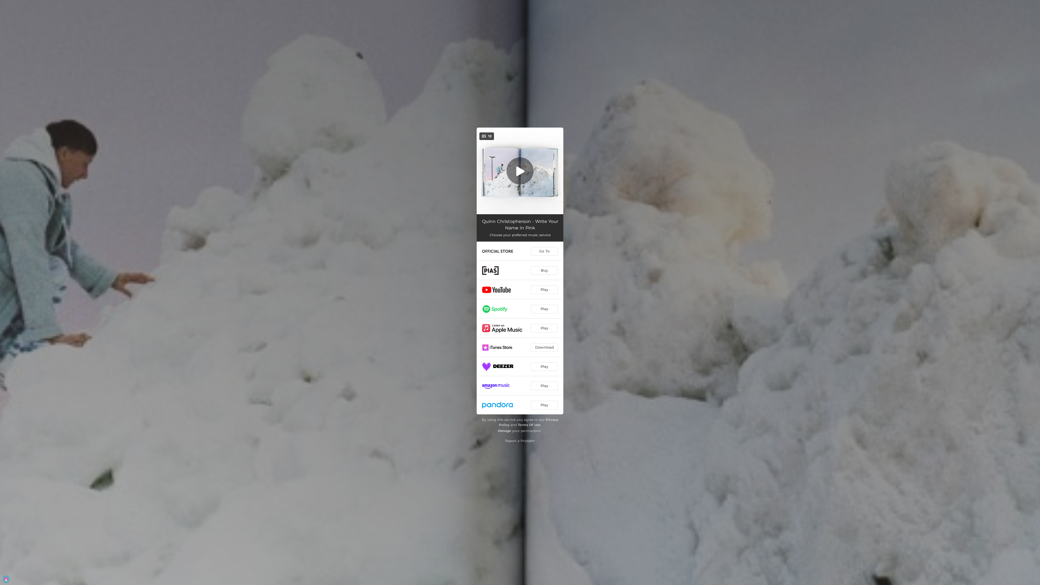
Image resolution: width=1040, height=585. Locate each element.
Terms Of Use (529, 425)
